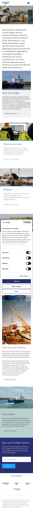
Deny (16, 291)
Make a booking (10, 113)
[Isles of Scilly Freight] (8, 2)
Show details (24, 276)
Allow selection (16, 286)
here (13, 452)
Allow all (16, 281)
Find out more (11, 159)
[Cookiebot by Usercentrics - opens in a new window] (23, 222)
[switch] (28, 258)
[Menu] (28, 2)
